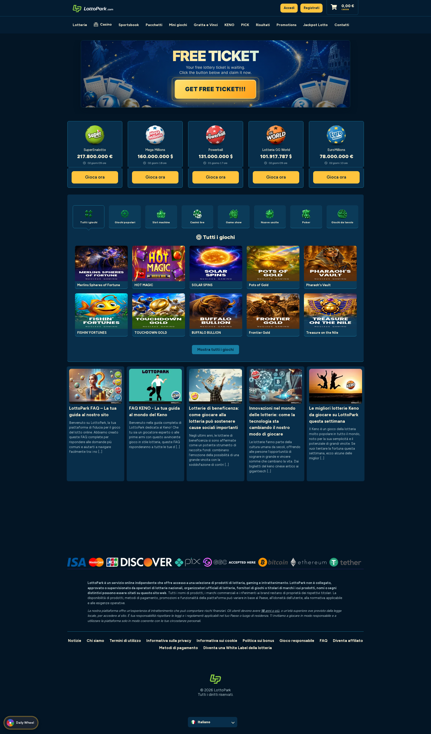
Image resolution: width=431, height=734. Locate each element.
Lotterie (80, 25)
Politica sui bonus (258, 640)
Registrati (311, 8)
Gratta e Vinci (206, 25)
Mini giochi (178, 25)
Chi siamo (95, 640)
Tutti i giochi (219, 237)
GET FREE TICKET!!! (215, 89)
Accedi (289, 8)
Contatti (341, 25)
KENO (229, 25)
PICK (245, 25)
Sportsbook (129, 25)
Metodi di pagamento (178, 648)
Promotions (287, 25)
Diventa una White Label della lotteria (237, 648)
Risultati (263, 25)
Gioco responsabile (296, 640)
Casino (106, 24)
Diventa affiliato (348, 640)
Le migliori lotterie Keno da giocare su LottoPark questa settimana (334, 415)
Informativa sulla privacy (168, 640)
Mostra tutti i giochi (215, 349)
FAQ (324, 640)
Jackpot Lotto (315, 25)
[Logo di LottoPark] (93, 8)
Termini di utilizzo (125, 640)
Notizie (74, 640)
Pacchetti (154, 25)
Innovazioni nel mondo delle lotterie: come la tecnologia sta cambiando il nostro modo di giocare (272, 421)
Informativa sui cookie (217, 640)
